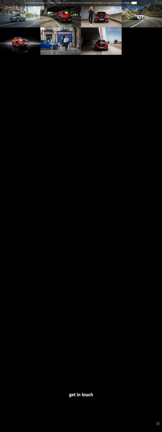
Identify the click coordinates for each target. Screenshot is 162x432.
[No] (159, 3)
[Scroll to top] (158, 423)
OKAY (134, 3)
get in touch (81, 394)
